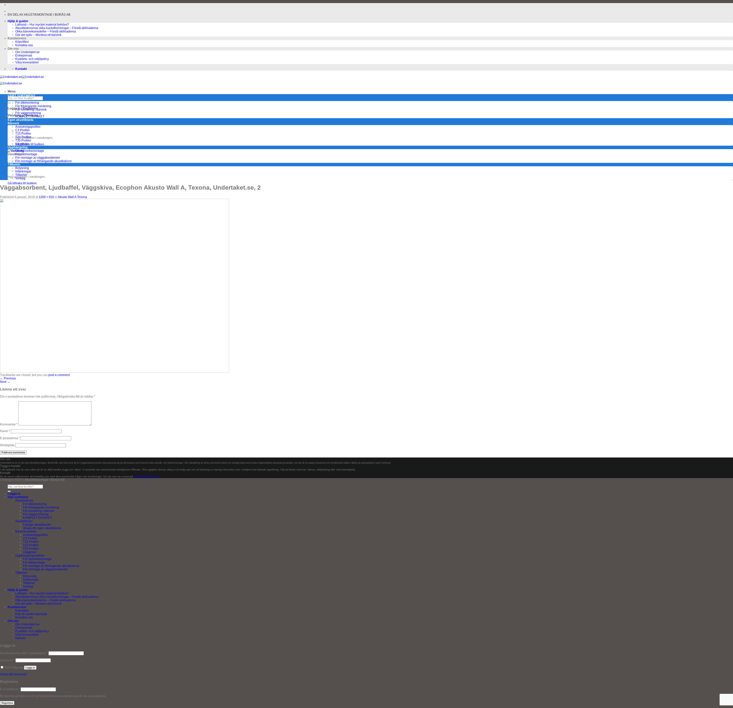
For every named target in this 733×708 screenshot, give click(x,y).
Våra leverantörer (27, 62)
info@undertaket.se (146, 476)
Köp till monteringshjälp (31, 614)
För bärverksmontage (29, 150)
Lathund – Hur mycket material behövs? (42, 24)
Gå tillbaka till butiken (29, 144)
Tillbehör (21, 174)
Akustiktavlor (24, 521)
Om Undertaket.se (27, 52)
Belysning (22, 168)
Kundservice (17, 607)
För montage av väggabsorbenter (37, 157)
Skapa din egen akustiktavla (42, 528)
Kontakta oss (24, 45)
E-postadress (10, 438)
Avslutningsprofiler (35, 535)
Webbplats (7, 445)
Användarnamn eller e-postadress (24, 653)
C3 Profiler (30, 538)
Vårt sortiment (18, 497)
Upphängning (18, 147)
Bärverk (13, 123)
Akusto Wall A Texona (72, 197)
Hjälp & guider (18, 21)
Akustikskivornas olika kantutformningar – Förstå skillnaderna (56, 28)
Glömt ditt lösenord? (13, 674)
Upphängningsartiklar (29, 555)
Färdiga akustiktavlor (37, 524)
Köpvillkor (22, 41)
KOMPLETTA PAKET (29, 116)
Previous (8, 378)
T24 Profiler (23, 137)
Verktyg (20, 178)
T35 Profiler (23, 140)
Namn (5, 431)
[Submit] (9, 102)
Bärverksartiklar (25, 531)
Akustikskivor (18, 99)
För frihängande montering (33, 106)
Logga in (30, 667)
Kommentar (9, 424)
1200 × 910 (46, 197)
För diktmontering (27, 102)
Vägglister (22, 143)
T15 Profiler (23, 133)
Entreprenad (23, 55)
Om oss (13, 620)
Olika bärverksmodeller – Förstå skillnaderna (45, 31)
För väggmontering (28, 113)
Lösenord (7, 660)
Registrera (7, 703)
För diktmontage (26, 154)
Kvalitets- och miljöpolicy (32, 59)
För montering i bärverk (31, 109)
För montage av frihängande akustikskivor (43, 161)
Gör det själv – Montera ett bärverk (38, 34)
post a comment (59, 375)
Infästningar (23, 171)
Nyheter (20, 638)
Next (5, 381)
